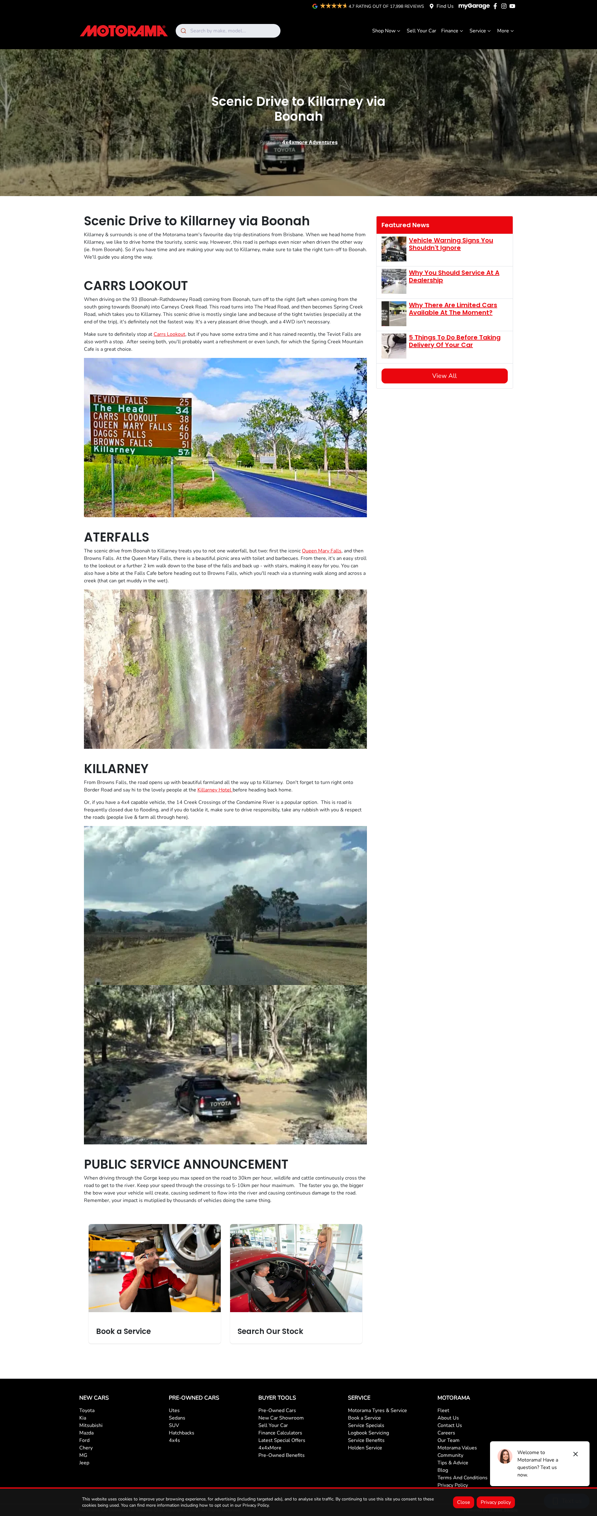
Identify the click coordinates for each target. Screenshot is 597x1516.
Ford (84, 1440)
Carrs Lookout (169, 334)
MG (83, 1455)
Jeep (84, 1462)
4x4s (174, 1440)
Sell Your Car (421, 30)
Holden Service (365, 1447)
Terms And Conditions (462, 1477)
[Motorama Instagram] (505, 6)
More (503, 30)
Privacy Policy (452, 1485)
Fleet (443, 1410)
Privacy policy (496, 1502)
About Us (448, 1418)
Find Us (445, 6)
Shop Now (384, 30)
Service (478, 30)
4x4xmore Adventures (310, 142)
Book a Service (364, 1418)
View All (444, 376)
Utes (174, 1410)
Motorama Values (457, 1447)
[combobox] (228, 31)
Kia (82, 1418)
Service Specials (366, 1425)
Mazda (86, 1432)
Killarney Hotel (215, 789)
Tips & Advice (452, 1462)
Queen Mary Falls (321, 550)
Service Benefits (366, 1440)
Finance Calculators (280, 1432)
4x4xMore (269, 1447)
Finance (449, 30)
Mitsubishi (91, 1425)
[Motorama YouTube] (513, 6)
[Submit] (183, 31)
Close (463, 1502)
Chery (86, 1447)
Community (450, 1455)
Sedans (177, 1418)
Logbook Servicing (368, 1432)
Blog (442, 1470)
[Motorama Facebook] (496, 6)
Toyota (87, 1410)
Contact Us (449, 1425)
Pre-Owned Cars (277, 1410)
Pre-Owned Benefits (281, 1455)
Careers (446, 1432)
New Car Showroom (281, 1418)
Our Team (448, 1440)
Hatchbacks (181, 1432)
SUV (174, 1425)
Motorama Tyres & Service (377, 1410)
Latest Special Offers (281, 1440)
